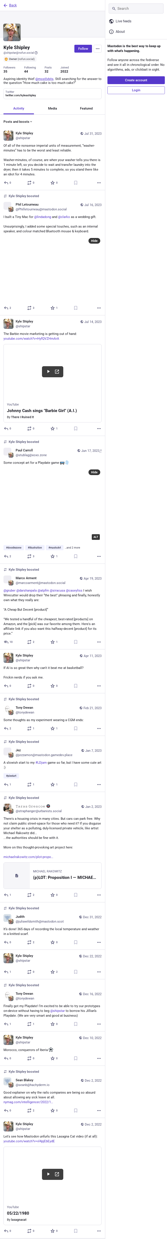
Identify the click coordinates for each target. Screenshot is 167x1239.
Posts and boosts (16, 122)
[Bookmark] (75, 182)
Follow (83, 49)
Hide (94, 241)
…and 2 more (72, 547)
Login (136, 90)
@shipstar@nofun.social (18, 52)
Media (52, 108)
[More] (99, 182)
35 (5, 71)
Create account (136, 80)
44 (26, 71)
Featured (86, 108)
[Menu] (98, 49)
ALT (96, 537)
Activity (18, 108)
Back (13, 5)
